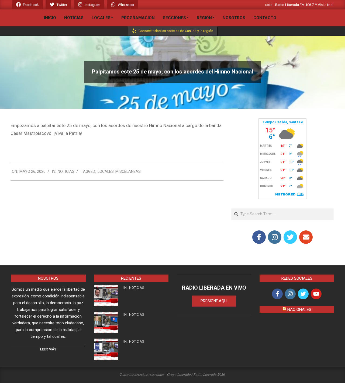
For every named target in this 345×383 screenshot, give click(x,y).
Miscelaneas (128, 171)
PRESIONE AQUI (214, 301)
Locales (106, 171)
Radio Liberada (205, 374)
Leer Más (48, 349)
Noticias (66, 171)
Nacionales (299, 309)
